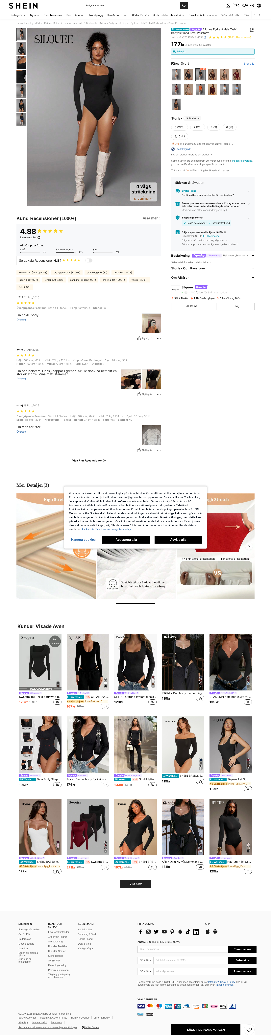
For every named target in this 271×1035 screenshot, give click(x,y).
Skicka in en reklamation (25, 960)
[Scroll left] (254, 15)
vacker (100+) (139, 279)
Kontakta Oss (85, 929)
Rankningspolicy (57, 965)
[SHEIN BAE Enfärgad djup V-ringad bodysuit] (135, 827)
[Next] (249, 546)
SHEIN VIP (54, 960)
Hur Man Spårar (56, 951)
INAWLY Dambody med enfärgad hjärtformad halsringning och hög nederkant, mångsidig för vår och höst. (183, 693)
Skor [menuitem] (247, 15)
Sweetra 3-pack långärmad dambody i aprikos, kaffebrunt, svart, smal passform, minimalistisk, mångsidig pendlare (88, 861)
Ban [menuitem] (125, 15)
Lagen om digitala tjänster (28, 954)
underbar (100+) (123, 272)
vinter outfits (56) (54, 279)
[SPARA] (249, 1029)
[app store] (207, 933)
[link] (236, 5)
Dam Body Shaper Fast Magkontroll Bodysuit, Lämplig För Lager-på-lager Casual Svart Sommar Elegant (41, 779)
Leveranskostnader (58, 932)
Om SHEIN (24, 934)
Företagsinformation (29, 929)
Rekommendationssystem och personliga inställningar (47, 1027)
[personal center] (228, 5)
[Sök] (184, 5)
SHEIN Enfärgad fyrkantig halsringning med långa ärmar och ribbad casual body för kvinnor (135, 696)
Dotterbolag (24, 939)
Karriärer (23, 948)
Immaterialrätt (39, 1022)
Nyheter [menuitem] (35, 15)
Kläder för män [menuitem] (140, 15)
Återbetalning (55, 941)
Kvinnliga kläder (33, 23)
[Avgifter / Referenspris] (186, 45)
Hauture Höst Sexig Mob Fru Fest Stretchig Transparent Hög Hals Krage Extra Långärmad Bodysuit (231, 861)
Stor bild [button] (249, 63)
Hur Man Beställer (58, 946)
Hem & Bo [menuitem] (113, 15)
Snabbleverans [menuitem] (53, 15)
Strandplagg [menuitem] (95, 15)
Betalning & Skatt (87, 934)
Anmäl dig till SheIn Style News (158, 942)
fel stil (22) (24, 287)
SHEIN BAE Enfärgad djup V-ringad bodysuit (136, 861)
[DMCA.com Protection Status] (149, 1014)
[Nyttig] (139, 338)
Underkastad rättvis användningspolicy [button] (203, 210)
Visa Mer (135, 884)
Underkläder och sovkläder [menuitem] (169, 15)
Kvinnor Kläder (52, 23)
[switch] (88, 260)
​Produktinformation (58, 970)
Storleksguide (55, 956)
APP (207, 924)
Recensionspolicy (28, 237)
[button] (252, 5)
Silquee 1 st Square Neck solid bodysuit (231, 779)
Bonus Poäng (85, 939)
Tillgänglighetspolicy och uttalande (59, 976)
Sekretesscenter (27, 1017)
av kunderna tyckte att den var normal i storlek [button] (203, 143)
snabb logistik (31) (97, 272)
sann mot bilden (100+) (83, 279)
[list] (169, 932)
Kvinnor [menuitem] (79, 15)
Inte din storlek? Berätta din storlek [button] (190, 154)
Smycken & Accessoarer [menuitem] (203, 15)
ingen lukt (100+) (28, 279)
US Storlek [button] (190, 118)
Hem (19, 23)
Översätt (21, 320)
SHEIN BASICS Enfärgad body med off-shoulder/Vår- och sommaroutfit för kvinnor (183, 775)
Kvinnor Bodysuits (109, 23)
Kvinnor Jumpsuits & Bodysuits (80, 23)
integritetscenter (224, 984)
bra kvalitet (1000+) (114, 279)
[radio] (176, 74)
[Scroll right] (259, 15)
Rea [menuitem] (68, 15)
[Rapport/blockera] (159, 338)
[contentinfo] (197, 1006)
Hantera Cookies (80, 1017)
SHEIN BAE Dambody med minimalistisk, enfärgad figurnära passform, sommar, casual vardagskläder (41, 861)
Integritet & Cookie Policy (221, 982)
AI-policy (23, 1022)
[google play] (215, 933)
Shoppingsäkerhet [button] (192, 217)
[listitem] (40, 671)
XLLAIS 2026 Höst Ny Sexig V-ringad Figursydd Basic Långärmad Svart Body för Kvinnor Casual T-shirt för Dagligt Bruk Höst (88, 696)
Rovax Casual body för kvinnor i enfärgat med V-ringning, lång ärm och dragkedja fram (88, 779)
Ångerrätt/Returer (57, 936)
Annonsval (56, 1022)
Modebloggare (26, 943)
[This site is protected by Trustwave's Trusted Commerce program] (140, 1014)
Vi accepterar (147, 999)
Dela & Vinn (84, 943)
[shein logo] (23, 5)
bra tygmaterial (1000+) (67, 272)
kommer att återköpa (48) (33, 272)
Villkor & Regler (102, 1017)
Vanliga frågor (85, 948)
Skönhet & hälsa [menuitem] (230, 15)
